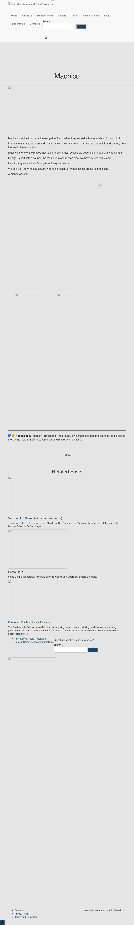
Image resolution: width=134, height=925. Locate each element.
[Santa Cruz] (37, 548)
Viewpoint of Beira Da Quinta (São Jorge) (35, 518)
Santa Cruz (15, 572)
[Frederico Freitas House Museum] (37, 599)
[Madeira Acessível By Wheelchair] (31, 4)
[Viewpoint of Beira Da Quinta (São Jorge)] (37, 494)
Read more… (23, 633)
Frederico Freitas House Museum (29, 622)
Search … (47, 21)
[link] (30, 638)
